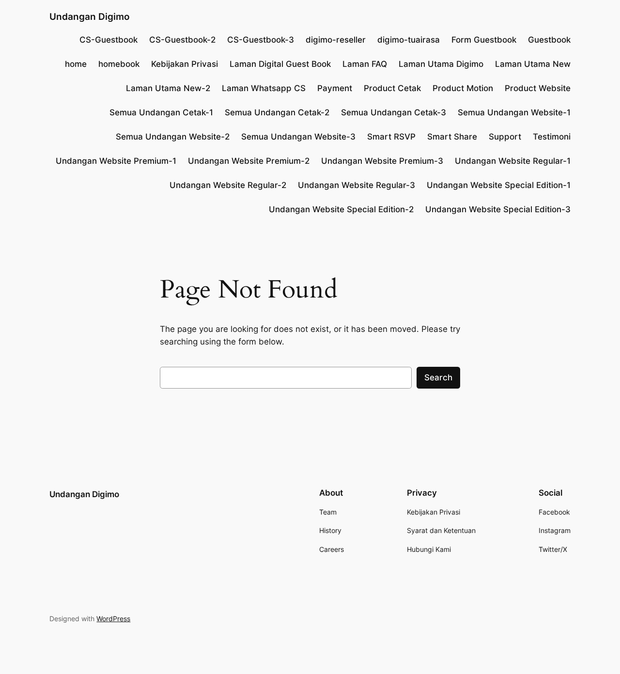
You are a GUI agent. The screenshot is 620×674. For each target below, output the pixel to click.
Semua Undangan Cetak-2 (277, 112)
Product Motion (463, 88)
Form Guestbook (483, 40)
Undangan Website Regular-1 (513, 161)
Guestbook (549, 40)
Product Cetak (392, 88)
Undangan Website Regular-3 (356, 185)
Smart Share (452, 136)
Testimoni (552, 136)
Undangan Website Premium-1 (116, 161)
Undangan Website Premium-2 (249, 161)
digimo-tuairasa (408, 40)
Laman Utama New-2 (168, 88)
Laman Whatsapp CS (264, 88)
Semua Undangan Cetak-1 (161, 112)
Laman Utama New (533, 64)
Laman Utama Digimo (441, 64)
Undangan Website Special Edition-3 (498, 209)
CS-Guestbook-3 (260, 40)
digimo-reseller (336, 40)
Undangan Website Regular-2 (228, 185)
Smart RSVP (391, 136)
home (76, 64)
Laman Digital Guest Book (280, 64)
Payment (334, 88)
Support (505, 136)
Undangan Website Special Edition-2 (341, 209)
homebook (119, 64)
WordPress (113, 618)
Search (438, 377)
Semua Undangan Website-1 (514, 112)
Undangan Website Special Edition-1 (499, 185)
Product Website (538, 88)
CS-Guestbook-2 (182, 40)
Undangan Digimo (89, 16)
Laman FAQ (364, 64)
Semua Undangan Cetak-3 (393, 112)
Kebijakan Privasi (184, 64)
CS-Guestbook (108, 40)
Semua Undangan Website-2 (173, 136)
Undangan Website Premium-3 (382, 161)
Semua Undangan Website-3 (298, 136)
